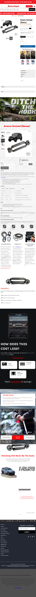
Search (32, 9)
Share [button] (22, 80)
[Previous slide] (1, 131)
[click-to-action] (13, 6)
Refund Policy (3, 535)
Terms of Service (4, 542)
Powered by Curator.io (31, 512)
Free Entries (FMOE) (4, 555)
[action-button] (30, 164)
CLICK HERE (3, 177)
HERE (21, 217)
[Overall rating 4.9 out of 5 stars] (23, 24)
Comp (28, 36)
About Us (2, 524)
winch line (18, 246)
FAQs (2, 537)
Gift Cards (2, 539)
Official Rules (18, 587)
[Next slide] (1, 149)
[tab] (18, 87)
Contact (2, 526)
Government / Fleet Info (5, 533)
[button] (1, 6)
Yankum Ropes (16, 564)
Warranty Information (5, 551)
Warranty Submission (5, 550)
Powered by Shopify (22, 564)
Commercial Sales (4, 531)
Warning (2, 548)
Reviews (2, 553)
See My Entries (29, 6)
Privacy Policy (3, 546)
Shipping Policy (4, 544)
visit (27, 566)
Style (2, 163)
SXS (32, 36)
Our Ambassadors (4, 528)
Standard (23, 36)
